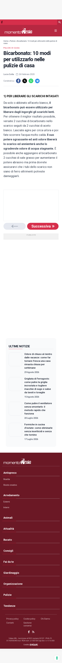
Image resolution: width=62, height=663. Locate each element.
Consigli (8, 550)
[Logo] (18, 31)
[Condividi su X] (24, 81)
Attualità (8, 528)
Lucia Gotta (8, 74)
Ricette (6, 479)
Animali (8, 517)
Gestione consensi (28, 624)
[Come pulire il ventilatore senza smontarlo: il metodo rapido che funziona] (15, 410)
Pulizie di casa (11, 48)
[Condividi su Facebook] (18, 81)
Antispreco (10, 472)
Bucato (7, 539)
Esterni (6, 502)
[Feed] (33, 632)
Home (5, 41)
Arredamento (11, 495)
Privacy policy (12, 619)
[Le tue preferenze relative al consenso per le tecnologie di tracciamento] (57, 658)
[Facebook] (2, 22)
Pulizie (12, 41)
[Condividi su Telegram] (37, 81)
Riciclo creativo (10, 485)
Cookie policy (29, 619)
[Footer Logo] (31, 461)
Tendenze (9, 605)
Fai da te (8, 561)
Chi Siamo (45, 619)
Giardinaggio (11, 572)
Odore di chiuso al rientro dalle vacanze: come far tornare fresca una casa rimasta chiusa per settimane (38, 361)
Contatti (10, 623)
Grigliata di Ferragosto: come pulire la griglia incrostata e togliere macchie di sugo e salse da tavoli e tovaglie (37, 385)
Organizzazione (12, 583)
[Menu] (56, 30)
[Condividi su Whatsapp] (31, 81)
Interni (6, 507)
